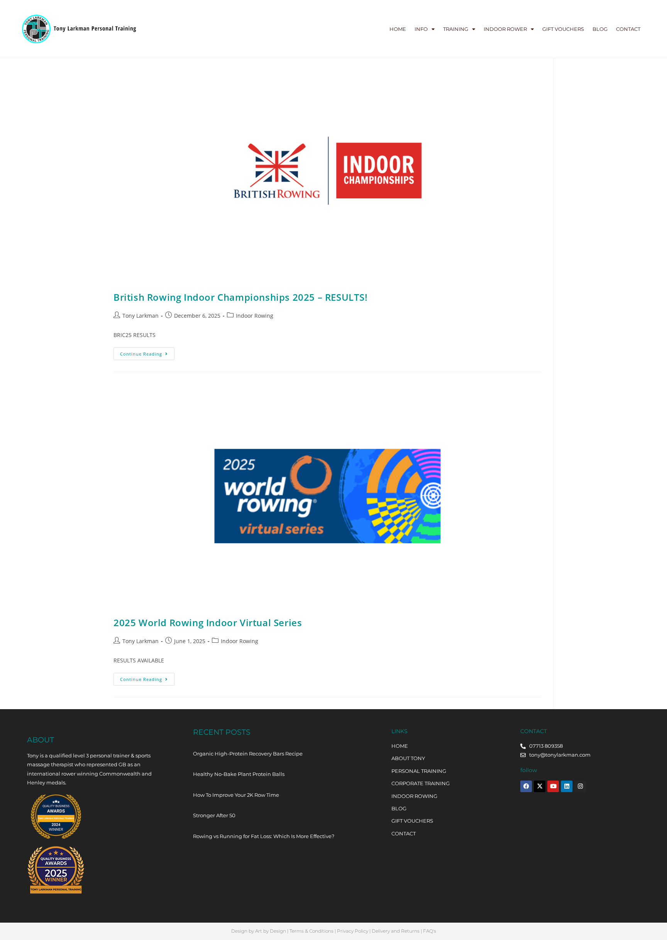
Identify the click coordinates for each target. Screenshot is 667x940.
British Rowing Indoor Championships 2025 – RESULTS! (240, 297)
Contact (628, 29)
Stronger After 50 (214, 815)
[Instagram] (580, 786)
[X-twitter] (539, 786)
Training (455, 29)
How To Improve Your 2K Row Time (236, 795)
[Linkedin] (566, 786)
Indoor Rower (505, 29)
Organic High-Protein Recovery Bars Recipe (248, 753)
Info (421, 29)
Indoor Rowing (254, 315)
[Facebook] (526, 786)
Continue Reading (147, 352)
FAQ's (429, 931)
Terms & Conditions (311, 931)
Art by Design (270, 931)
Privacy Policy (352, 931)
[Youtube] (553, 786)
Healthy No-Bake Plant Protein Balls (238, 774)
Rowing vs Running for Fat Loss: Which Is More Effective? (263, 836)
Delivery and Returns (396, 931)
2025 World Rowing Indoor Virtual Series (207, 622)
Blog (600, 29)
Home (397, 29)
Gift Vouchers (563, 29)
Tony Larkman (140, 315)
